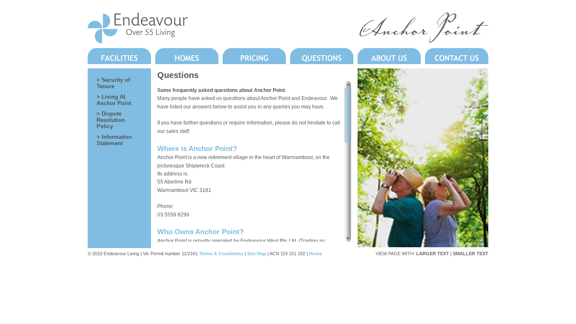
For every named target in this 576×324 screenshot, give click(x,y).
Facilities (119, 56)
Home (315, 253)
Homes (186, 56)
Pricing (254, 56)
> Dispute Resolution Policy (111, 120)
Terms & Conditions (221, 253)
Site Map (256, 253)
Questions (321, 56)
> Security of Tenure (113, 83)
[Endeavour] (138, 41)
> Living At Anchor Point (114, 100)
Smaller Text (470, 253)
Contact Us (456, 56)
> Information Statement (114, 140)
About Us (389, 56)
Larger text (432, 253)
